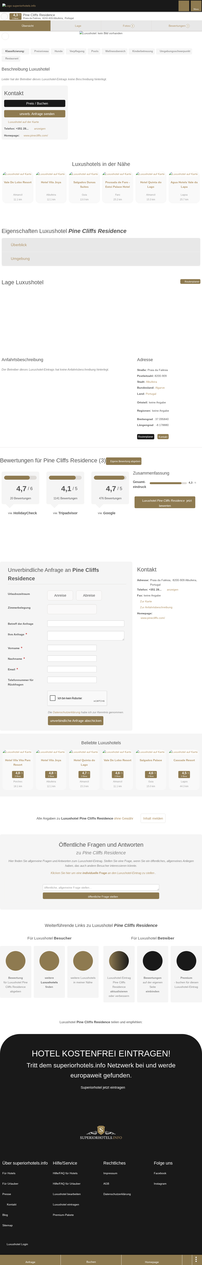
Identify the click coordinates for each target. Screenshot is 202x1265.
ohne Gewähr (123, 818)
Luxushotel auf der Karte (23, 121)
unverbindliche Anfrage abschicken (75, 721)
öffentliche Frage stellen (102, 896)
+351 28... (22, 128)
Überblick (18, 245)
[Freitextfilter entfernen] (184, 6)
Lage (77, 25)
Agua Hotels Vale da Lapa (184, 184)
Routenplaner (191, 281)
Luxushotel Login (17, 1244)
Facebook (160, 1173)
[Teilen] (187, 1260)
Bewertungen (178, 25)
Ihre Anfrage (16, 634)
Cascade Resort (184, 760)
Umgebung (20, 259)
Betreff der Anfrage (20, 623)
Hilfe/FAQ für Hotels (65, 1173)
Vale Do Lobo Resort (18, 182)
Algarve (160, 387)
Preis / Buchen (36, 103)
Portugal (151, 393)
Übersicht (27, 25)
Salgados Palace (151, 760)
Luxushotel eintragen (66, 1204)
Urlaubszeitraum (19, 593)
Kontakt (163, 436)
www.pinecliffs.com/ (36, 135)
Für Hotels (8, 1173)
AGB (106, 1183)
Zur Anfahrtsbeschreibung (156, 607)
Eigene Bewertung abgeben (125, 461)
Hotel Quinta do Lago (151, 184)
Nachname (15, 658)
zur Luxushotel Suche (4, 16)
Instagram (160, 1183)
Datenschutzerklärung (66, 712)
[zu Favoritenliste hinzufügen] (5, 36)
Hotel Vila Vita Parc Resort (18, 762)
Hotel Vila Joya (51, 182)
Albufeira (151, 381)
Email (12, 669)
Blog (5, 1214)
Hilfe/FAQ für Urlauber (66, 1183)
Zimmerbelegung (19, 607)
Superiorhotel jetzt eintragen (103, 1087)
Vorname (14, 648)
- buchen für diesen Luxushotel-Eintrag (186, 982)
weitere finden (49, 982)
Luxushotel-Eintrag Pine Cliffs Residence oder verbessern (119, 986)
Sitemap (7, 1225)
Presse (6, 1194)
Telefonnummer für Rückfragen (20, 682)
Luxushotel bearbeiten (67, 1194)
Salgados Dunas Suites (84, 184)
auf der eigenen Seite (153, 984)
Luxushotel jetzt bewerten (166, 503)
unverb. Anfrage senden (36, 114)
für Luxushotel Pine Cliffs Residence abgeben (16, 984)
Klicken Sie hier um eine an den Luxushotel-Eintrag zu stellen (102, 873)
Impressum (110, 1173)
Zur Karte (146, 601)
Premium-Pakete (63, 1214)
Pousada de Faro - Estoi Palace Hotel (117, 184)
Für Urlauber (10, 1183)
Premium (194, 168)
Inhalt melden (153, 818)
